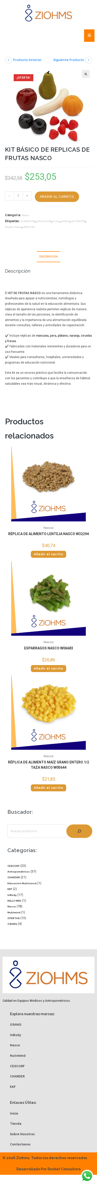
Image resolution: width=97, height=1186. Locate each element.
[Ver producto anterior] (8, 60)
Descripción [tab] (48, 256)
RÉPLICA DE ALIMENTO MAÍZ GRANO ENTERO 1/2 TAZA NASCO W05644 (48, 764)
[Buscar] (79, 831)
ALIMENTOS (28, 221)
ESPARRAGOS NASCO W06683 (48, 648)
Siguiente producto (68, 60)
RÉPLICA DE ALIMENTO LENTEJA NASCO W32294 (48, 534)
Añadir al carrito (57, 196)
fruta (56, 221)
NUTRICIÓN (78, 221)
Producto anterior (27, 60)
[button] (86, 74)
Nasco (25, 215)
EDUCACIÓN (44, 221)
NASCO (65, 221)
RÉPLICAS (29, 227)
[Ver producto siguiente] (88, 60)
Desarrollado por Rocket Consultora (48, 1169)
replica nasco (13, 227)
